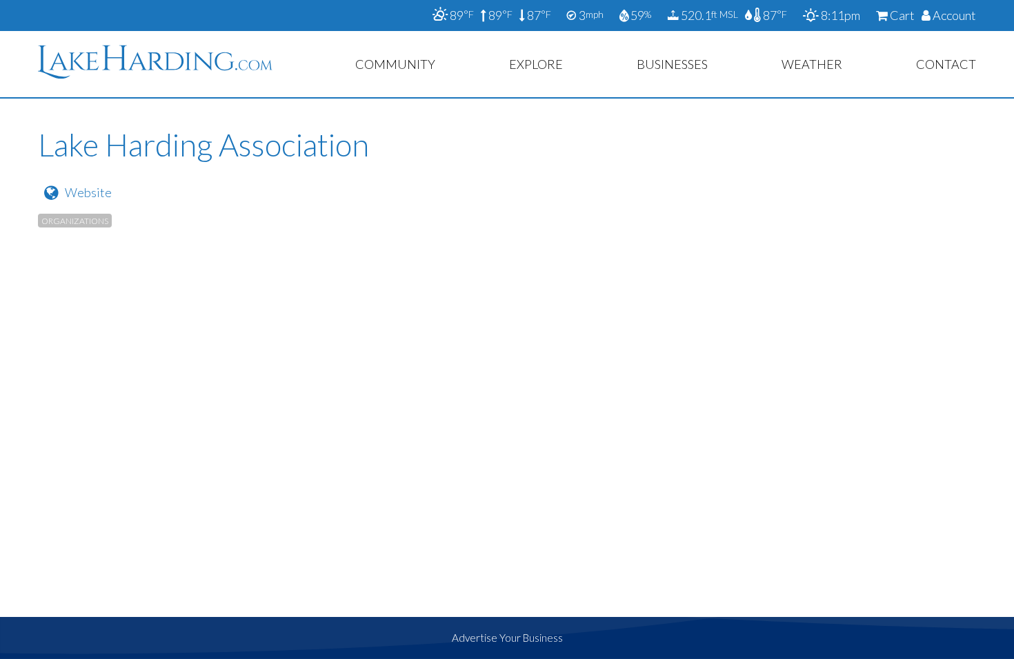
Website (88, 192)
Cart (901, 15)
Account (953, 15)
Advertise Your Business (507, 637)
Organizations (74, 220)
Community (395, 64)
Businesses (672, 64)
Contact (946, 64)
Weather (812, 64)
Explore (536, 64)
